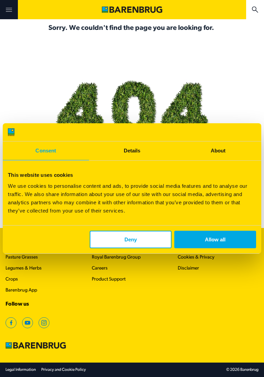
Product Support (108, 279)
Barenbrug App (21, 290)
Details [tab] (132, 150)
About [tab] (218, 150)
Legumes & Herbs (24, 268)
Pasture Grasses (22, 257)
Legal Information (21, 370)
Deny (130, 239)
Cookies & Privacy (196, 257)
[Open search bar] (255, 9)
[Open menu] (9, 9)
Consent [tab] (45, 150)
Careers (100, 268)
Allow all (215, 239)
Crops (12, 279)
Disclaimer (188, 268)
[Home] (132, 9)
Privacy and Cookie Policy (63, 370)
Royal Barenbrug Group (116, 257)
